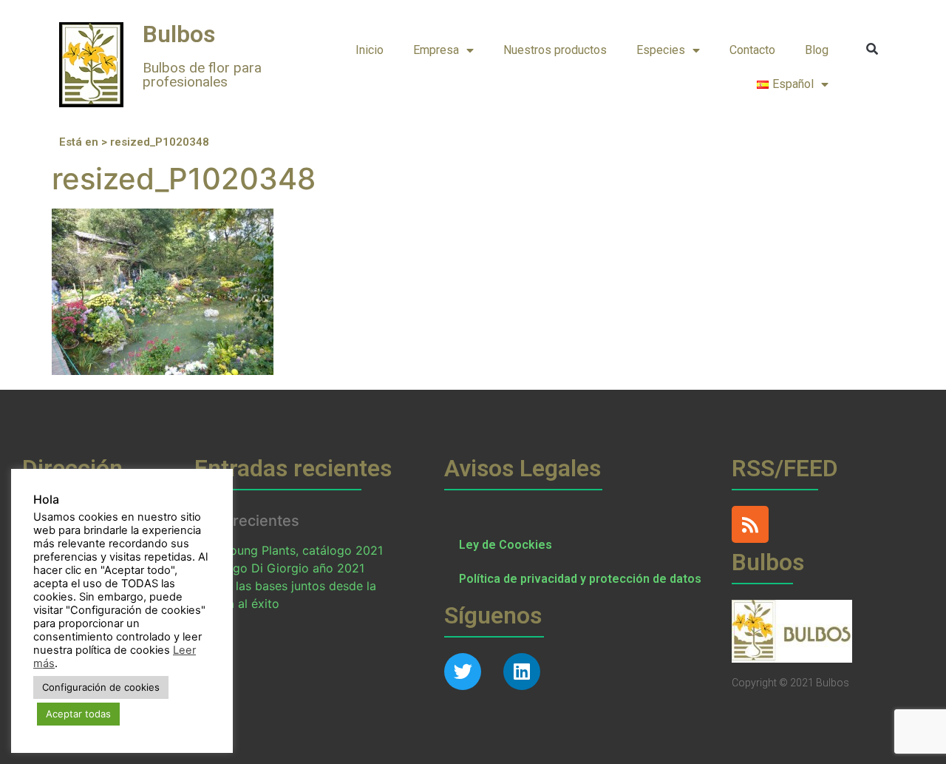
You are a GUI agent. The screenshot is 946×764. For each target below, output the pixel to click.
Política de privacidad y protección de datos (580, 579)
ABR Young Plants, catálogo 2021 (289, 550)
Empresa (436, 50)
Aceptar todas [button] (78, 714)
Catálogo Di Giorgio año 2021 (280, 568)
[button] (872, 49)
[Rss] (750, 524)
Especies (660, 50)
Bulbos (179, 34)
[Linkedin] (521, 671)
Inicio (369, 50)
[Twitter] (462, 671)
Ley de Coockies (505, 545)
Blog (816, 50)
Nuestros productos (555, 50)
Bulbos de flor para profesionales (202, 74)
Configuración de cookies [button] (101, 687)
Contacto (752, 50)
